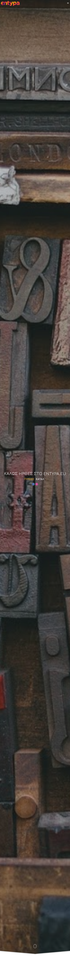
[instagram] (36, 484)
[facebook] (33, 484)
